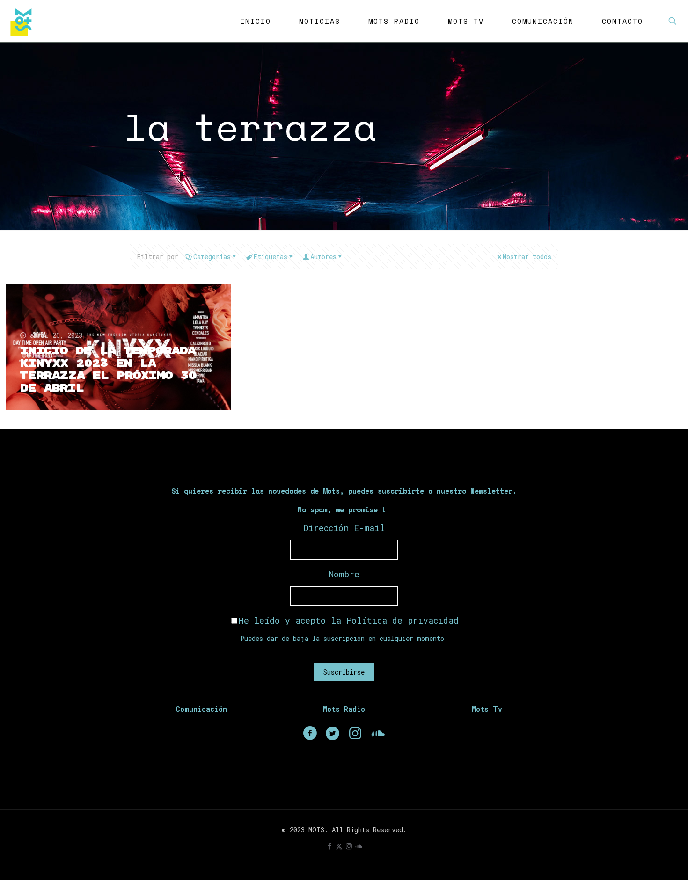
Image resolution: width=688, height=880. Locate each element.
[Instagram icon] (348, 846)
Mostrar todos (527, 256)
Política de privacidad (402, 620)
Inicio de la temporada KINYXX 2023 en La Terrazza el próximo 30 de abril (108, 369)
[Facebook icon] (329, 846)
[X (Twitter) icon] (339, 846)
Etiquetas (270, 256)
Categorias (212, 256)
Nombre (344, 574)
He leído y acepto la (349, 620)
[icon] (358, 846)
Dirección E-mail (344, 528)
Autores (323, 256)
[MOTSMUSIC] (23, 21)
